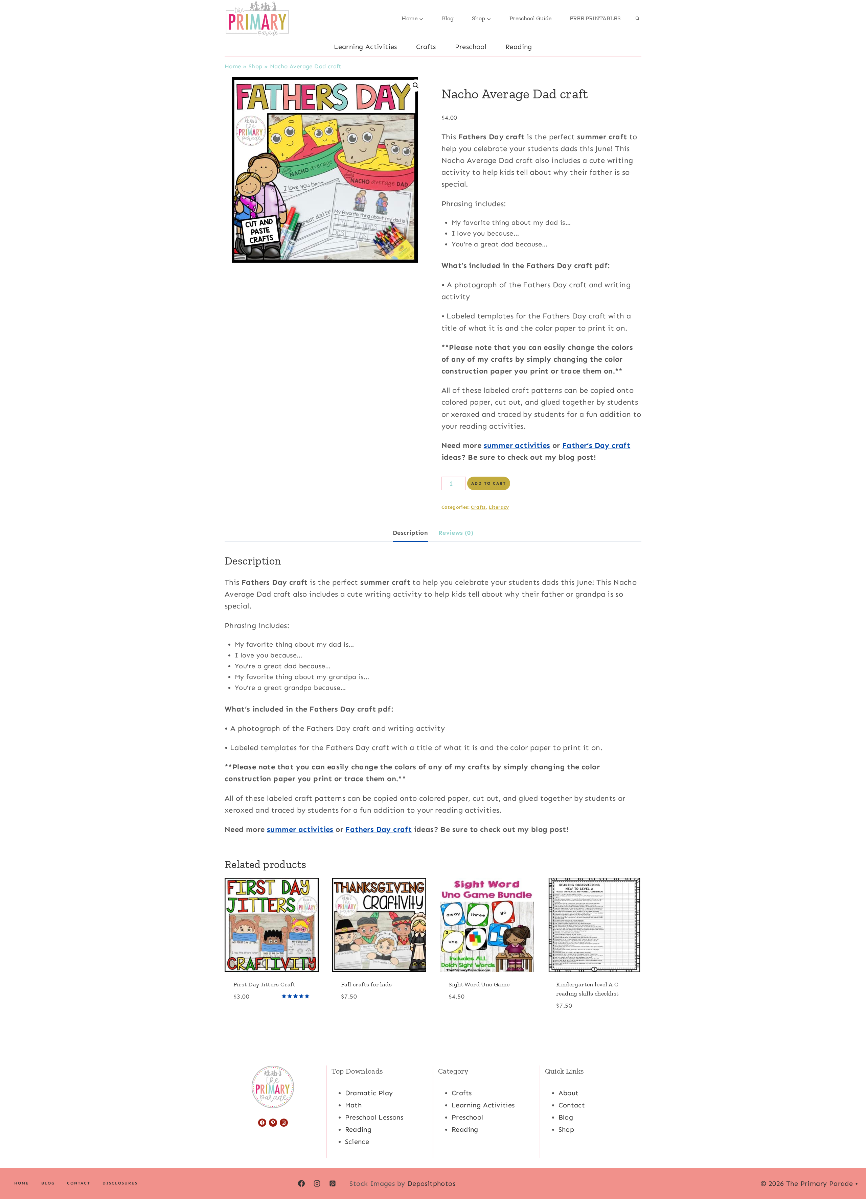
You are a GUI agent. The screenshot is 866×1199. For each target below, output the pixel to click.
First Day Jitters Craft (264, 984)
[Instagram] (317, 1183)
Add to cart (488, 483)
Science (357, 1141)
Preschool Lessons (374, 1117)
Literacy (499, 507)
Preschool (471, 47)
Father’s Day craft (596, 445)
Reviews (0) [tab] (455, 532)
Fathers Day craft (378, 829)
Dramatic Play (369, 1093)
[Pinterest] (332, 1183)
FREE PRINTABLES (595, 18)
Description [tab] (410, 532)
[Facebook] (301, 1183)
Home (233, 66)
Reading (518, 47)
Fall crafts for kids (366, 984)
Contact (572, 1105)
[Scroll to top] (849, 1172)
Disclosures (120, 1183)
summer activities (517, 445)
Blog (448, 18)
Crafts (426, 47)
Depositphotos (431, 1183)
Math (353, 1105)
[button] (416, 85)
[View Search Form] (637, 19)
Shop (256, 66)
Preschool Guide (530, 18)
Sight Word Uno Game (479, 984)
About (569, 1093)
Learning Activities (365, 47)
